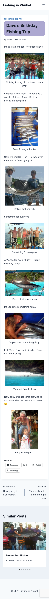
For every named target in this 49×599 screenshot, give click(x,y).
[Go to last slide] (7, 544)
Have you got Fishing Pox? (10, 491)
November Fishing (17, 555)
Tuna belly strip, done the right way (37, 492)
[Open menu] (43, 5)
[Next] (41, 544)
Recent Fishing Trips (14, 19)
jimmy (9, 39)
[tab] (19, 569)
